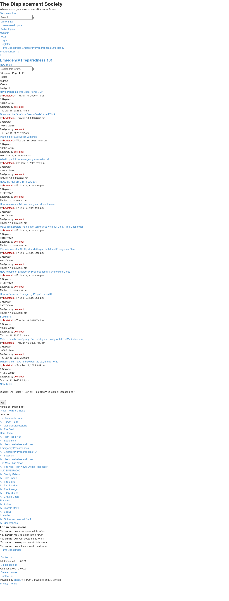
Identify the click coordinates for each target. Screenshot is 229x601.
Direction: (53, 392)
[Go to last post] (25, 106)
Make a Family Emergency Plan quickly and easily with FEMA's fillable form (41, 339)
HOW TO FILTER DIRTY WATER (18, 181)
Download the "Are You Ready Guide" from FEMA (27, 114)
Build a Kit (5, 316)
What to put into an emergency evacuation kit (24, 159)
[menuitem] (11, 25)
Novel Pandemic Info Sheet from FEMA (21, 92)
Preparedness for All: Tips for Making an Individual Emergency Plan (37, 249)
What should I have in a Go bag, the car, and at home (29, 361)
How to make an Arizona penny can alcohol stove (27, 204)
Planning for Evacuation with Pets (18, 136)
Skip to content (8, 13)
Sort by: (29, 392)
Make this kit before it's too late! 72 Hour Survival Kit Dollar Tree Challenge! (41, 226)
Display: (5, 392)
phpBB (17, 579)
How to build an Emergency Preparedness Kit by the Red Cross (35, 271)
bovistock (8, 95)
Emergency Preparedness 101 (26, 60)
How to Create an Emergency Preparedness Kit (26, 294)
